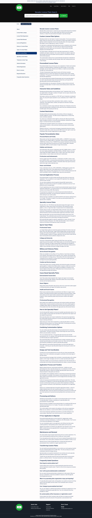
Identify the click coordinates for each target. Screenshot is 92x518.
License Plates (56, 6)
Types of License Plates (22, 49)
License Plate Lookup (35, 506)
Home (18, 23)
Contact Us (73, 6)
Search (64, 15)
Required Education (21, 73)
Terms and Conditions (50, 508)
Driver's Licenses (20, 70)
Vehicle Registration (21, 66)
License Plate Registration (22, 36)
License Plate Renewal (22, 39)
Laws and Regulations (21, 42)
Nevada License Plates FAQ (36, 508)
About (51, 6)
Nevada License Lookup (58, 516)
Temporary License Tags (22, 60)
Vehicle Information (21, 63)
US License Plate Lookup (39, 516)
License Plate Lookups (22, 32)
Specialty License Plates (22, 56)
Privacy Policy (48, 506)
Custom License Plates (26, 23)
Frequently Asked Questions (23, 77)
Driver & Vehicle (63, 6)
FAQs (69, 6)
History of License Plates (22, 46)
